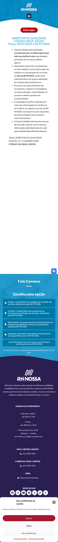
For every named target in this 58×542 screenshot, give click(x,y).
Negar (29, 525)
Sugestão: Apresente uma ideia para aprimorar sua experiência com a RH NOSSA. (29, 334)
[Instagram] (18, 492)
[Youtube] (23, 492)
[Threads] (45, 492)
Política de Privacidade (36, 539)
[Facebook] (12, 492)
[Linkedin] (29, 492)
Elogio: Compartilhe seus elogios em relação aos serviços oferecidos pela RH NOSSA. (30, 303)
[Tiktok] (40, 492)
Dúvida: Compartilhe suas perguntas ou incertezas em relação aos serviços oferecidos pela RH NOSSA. (28, 313)
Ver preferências (29, 533)
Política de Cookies (20, 539)
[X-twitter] (34, 492)
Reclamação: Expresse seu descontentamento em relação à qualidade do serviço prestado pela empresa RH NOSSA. (30, 324)
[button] (54, 502)
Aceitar (29, 518)
